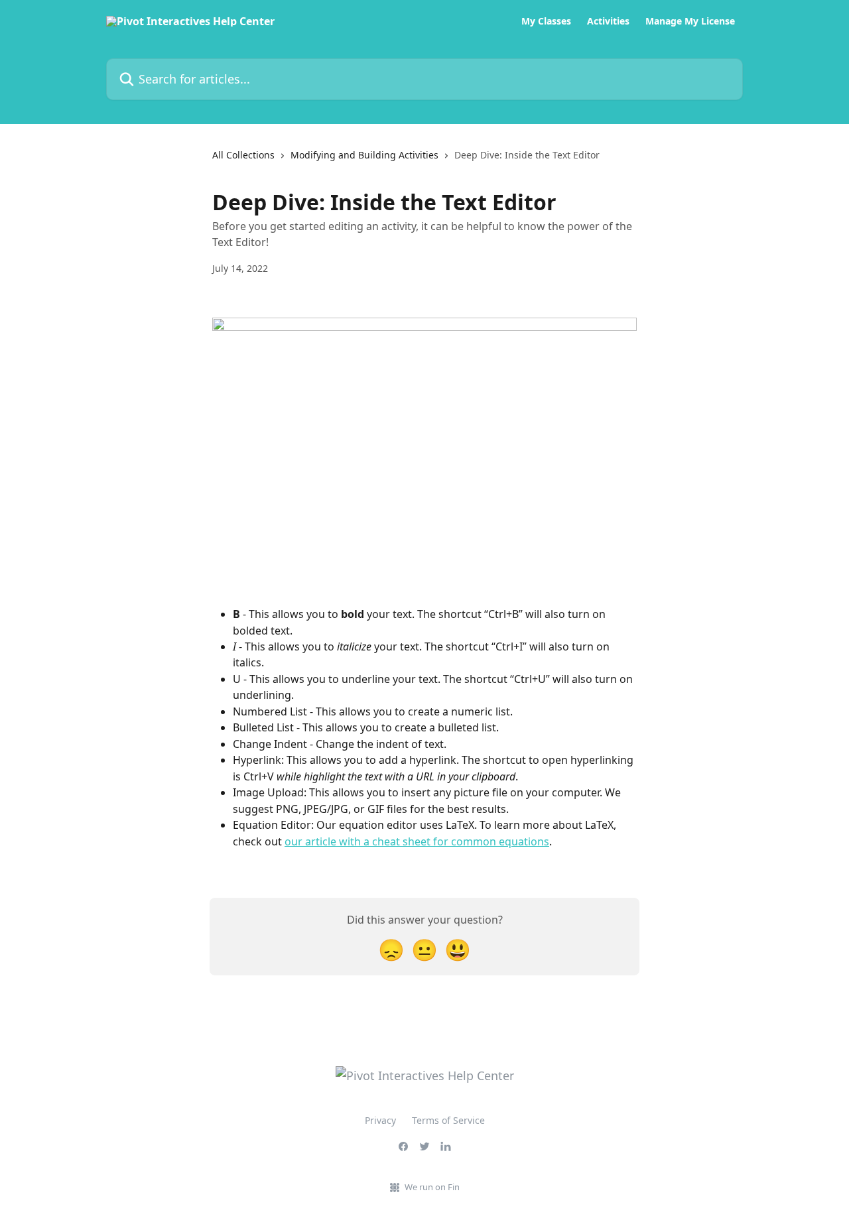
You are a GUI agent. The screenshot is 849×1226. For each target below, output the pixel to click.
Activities (608, 21)
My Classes (546, 21)
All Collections (243, 155)
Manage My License (690, 21)
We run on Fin (432, 1187)
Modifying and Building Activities (364, 155)
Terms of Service (448, 1120)
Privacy (380, 1120)
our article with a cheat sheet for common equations (417, 841)
